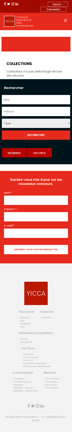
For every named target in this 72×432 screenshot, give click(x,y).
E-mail (9, 226)
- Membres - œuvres (22, 387)
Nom (8, 193)
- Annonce (24, 317)
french (57, 4)
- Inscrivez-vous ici (22, 381)
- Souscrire (45, 317)
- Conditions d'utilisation (34, 363)
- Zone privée (25, 342)
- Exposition (24, 323)
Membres (14, 153)
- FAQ (21, 320)
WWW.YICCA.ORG (25, 417)
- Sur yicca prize (30, 357)
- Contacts (27, 354)
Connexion (53, 9)
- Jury (22, 326)
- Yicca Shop (50, 384)
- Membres (17, 384)
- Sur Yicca (27, 360)
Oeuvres (39, 153)
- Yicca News (50, 381)
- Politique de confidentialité (36, 366)
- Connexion (18, 378)
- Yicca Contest (52, 378)
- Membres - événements (25, 390)
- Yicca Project (51, 387)
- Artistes (23, 339)
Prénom (10, 209)
